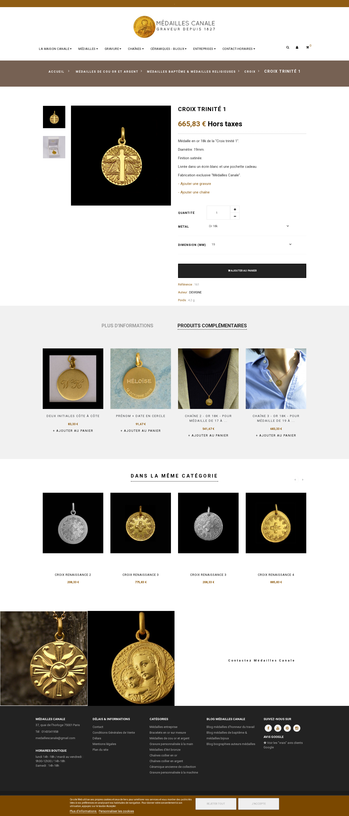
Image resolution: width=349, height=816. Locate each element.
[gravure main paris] (140, 378)
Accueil (56, 71)
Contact (98, 727)
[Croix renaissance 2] (73, 523)
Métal (184, 226)
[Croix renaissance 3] (140, 523)
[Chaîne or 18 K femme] (208, 378)
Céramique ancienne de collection (173, 767)
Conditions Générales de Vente (114, 732)
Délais (97, 738)
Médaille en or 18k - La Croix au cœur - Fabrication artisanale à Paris (43, 658)
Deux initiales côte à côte (73, 416)
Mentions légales (104, 744)
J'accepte (259, 803)
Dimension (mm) (192, 245)
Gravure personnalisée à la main (171, 744)
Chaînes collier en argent (166, 761)
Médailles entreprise (163, 727)
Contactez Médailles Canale (261, 660)
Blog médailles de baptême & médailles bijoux (227, 735)
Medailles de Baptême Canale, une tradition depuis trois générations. (131, 658)
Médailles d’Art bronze (165, 749)
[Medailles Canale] (174, 27)
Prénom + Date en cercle (140, 416)
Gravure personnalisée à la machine (174, 772)
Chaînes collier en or (163, 755)
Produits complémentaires (212, 325)
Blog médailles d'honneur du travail (231, 727)
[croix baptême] (54, 117)
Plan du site (100, 749)
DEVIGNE (195, 292)
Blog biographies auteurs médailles (231, 744)
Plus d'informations (127, 325)
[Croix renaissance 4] (276, 523)
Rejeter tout (216, 803)
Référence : (185, 284)
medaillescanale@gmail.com (55, 738)
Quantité (186, 213)
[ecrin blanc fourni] (54, 147)
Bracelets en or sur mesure (168, 732)
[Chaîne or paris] (276, 378)
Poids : (182, 300)
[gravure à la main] (73, 378)
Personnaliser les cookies (116, 811)
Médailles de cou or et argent (169, 738)
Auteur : (183, 292)
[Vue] (86, 402)
